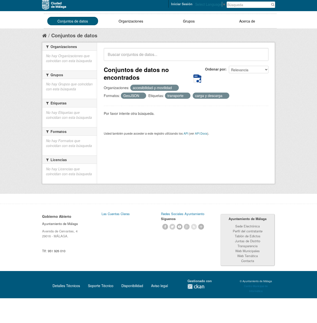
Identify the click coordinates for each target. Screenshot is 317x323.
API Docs (201, 133)
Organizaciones (131, 21)
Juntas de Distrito (247, 241)
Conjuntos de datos (72, 21)
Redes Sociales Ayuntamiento (182, 213)
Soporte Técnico (100, 285)
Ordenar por (215, 69)
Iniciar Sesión (181, 3)
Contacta (247, 260)
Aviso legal (159, 285)
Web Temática (247, 255)
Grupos (189, 21)
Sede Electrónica (247, 226)
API (186, 133)
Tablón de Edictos (248, 236)
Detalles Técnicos (66, 285)
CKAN (195, 286)
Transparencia (248, 246)
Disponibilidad (132, 285)
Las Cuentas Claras (116, 213)
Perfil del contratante (248, 231)
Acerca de (247, 21)
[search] (261, 57)
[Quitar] (174, 88)
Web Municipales (247, 250)
